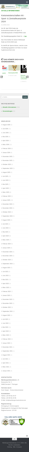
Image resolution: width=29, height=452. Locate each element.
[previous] (1, 77)
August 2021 (6, 355)
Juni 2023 (5, 275)
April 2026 (6, 140)
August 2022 (6, 315)
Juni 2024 (5, 228)
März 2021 (6, 367)
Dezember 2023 (7, 252)
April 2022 (6, 331)
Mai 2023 (5, 279)
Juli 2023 (5, 271)
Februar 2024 (7, 244)
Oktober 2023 (7, 259)
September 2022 (7, 311)
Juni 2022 (5, 323)
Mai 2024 (5, 232)
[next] (27, 77)
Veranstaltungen (7, 111)
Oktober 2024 (7, 212)
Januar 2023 (6, 295)
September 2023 (7, 263)
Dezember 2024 (7, 204)
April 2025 (6, 188)
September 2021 (7, 351)
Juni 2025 (5, 180)
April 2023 (6, 283)
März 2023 (6, 287)
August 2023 (6, 267)
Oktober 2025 (7, 164)
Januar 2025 (6, 200)
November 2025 (7, 160)
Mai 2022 (5, 327)
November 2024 (7, 208)
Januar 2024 (6, 248)
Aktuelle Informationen (10, 10)
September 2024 (7, 216)
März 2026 (6, 144)
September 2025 (7, 168)
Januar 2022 (6, 343)
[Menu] (27, 2)
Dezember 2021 (7, 347)
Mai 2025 (5, 184)
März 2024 (6, 240)
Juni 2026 (5, 132)
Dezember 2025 (7, 156)
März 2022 (6, 335)
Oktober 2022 (7, 307)
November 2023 (7, 256)
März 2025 (6, 192)
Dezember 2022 (7, 299)
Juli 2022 (5, 319)
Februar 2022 (7, 339)
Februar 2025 (7, 196)
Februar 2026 (7, 148)
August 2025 (6, 172)
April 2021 (6, 363)
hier (25, 36)
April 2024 (6, 236)
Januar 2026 (6, 152)
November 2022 (7, 303)
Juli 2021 (5, 359)
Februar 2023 (7, 291)
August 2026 (6, 125)
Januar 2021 (6, 371)
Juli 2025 (5, 176)
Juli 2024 (5, 224)
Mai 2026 (5, 136)
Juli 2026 (5, 128)
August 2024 (6, 220)
